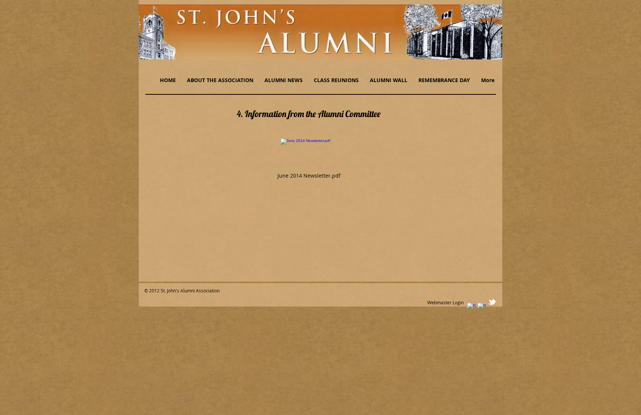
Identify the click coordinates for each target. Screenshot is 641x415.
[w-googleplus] (481, 307)
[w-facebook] (471, 307)
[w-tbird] (492, 302)
